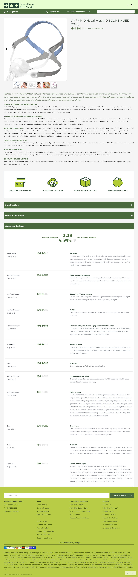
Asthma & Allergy (43, 511)
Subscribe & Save (43, 528)
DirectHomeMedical (13, 574)
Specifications (69, 205)
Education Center (76, 505)
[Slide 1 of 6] (16, 85)
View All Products (43, 535)
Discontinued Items (44, 538)
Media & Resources (69, 216)
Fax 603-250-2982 (10, 508)
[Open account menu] (128, 5)
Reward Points (108, 511)
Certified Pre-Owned (44, 525)
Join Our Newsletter (122, 495)
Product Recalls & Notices (79, 518)
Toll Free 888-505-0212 (12, 505)
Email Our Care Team (11, 511)
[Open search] (116, 11)
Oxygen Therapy (43, 508)
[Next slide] (64, 49)
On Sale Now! (42, 521)
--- (37, 518)
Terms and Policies (26, 574)
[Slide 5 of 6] (46, 85)
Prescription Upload (110, 521)
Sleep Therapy (42, 505)
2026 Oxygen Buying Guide (80, 511)
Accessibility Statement (111, 528)
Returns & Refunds (110, 525)
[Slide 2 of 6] (24, 85)
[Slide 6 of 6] (54, 85)
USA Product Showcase (45, 531)
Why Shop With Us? (110, 508)
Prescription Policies (110, 518)
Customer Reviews (69, 226)
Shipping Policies (109, 515)
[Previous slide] (6, 49)
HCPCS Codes (75, 515)
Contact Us (107, 505)
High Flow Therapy (44, 515)
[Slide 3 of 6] (31, 85)
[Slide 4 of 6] (39, 85)
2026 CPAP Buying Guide (79, 508)
